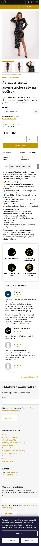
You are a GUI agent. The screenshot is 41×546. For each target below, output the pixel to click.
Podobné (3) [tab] (15, 166)
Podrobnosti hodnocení (11, 77)
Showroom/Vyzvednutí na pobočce (14, 456)
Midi (21, 157)
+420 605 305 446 (11, 475)
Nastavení (19, 533)
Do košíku (22, 145)
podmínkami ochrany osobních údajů (18, 409)
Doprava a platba (8, 448)
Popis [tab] (7, 166)
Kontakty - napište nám (10, 437)
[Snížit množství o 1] (24, 139)
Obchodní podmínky (9, 440)
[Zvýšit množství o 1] (34, 139)
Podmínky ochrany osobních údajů (13, 443)
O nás (4, 435)
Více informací (30, 527)
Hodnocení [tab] (26, 166)
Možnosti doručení (9, 119)
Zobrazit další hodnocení (29, 377)
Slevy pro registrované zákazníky (13, 451)
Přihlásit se (9, 418)
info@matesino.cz (12, 472)
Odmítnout (10, 540)
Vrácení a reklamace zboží (11, 453)
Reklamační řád (7, 445)
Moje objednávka (8, 461)
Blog (3, 458)
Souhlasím (29, 540)
